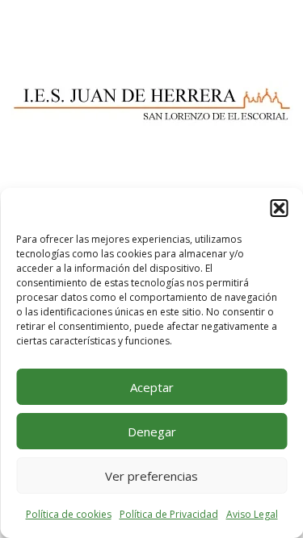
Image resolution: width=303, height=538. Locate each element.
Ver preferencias (151, 476)
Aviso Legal (252, 514)
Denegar (152, 431)
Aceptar (152, 387)
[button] (279, 208)
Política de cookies (69, 514)
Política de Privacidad (169, 514)
